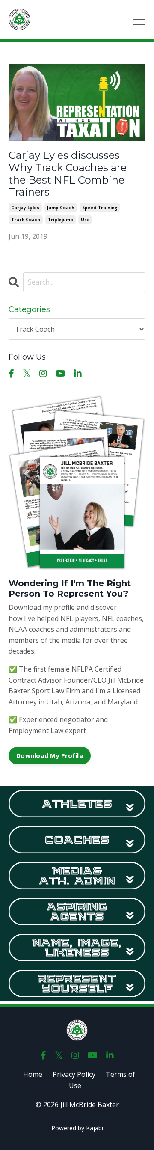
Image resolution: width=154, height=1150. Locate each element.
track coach (25, 220)
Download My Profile (49, 756)
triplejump (60, 220)
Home (32, 1074)
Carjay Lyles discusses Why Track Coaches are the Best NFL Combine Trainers (68, 173)
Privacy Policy (74, 1074)
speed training (100, 208)
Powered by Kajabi (77, 1128)
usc (85, 220)
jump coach (60, 208)
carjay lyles (25, 208)
